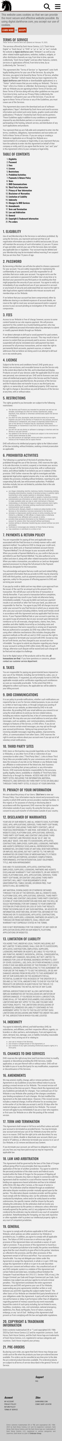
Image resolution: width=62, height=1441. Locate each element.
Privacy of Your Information (20, 190)
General (12, 215)
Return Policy (9, 1407)
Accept (22, 30)
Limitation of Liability (18, 196)
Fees (10, 165)
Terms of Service (11, 1410)
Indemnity (13, 199)
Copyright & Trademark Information (23, 218)
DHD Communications (18, 184)
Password (13, 162)
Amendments (14, 206)
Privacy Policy (10, 1404)
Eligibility (13, 159)
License (12, 168)
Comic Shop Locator (43, 1404)
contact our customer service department (20, 661)
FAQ (36, 1381)
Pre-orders (13, 221)
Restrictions (14, 171)
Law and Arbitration (17, 212)
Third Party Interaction (18, 187)
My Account (9, 1402)
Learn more (8, 30)
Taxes (11, 180)
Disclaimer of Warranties (19, 193)
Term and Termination (18, 209)
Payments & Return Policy (20, 177)
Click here (40, 794)
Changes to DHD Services (19, 202)
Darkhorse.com (41, 1402)
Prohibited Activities (17, 174)
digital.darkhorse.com (24, 52)
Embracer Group (35, 1433)
